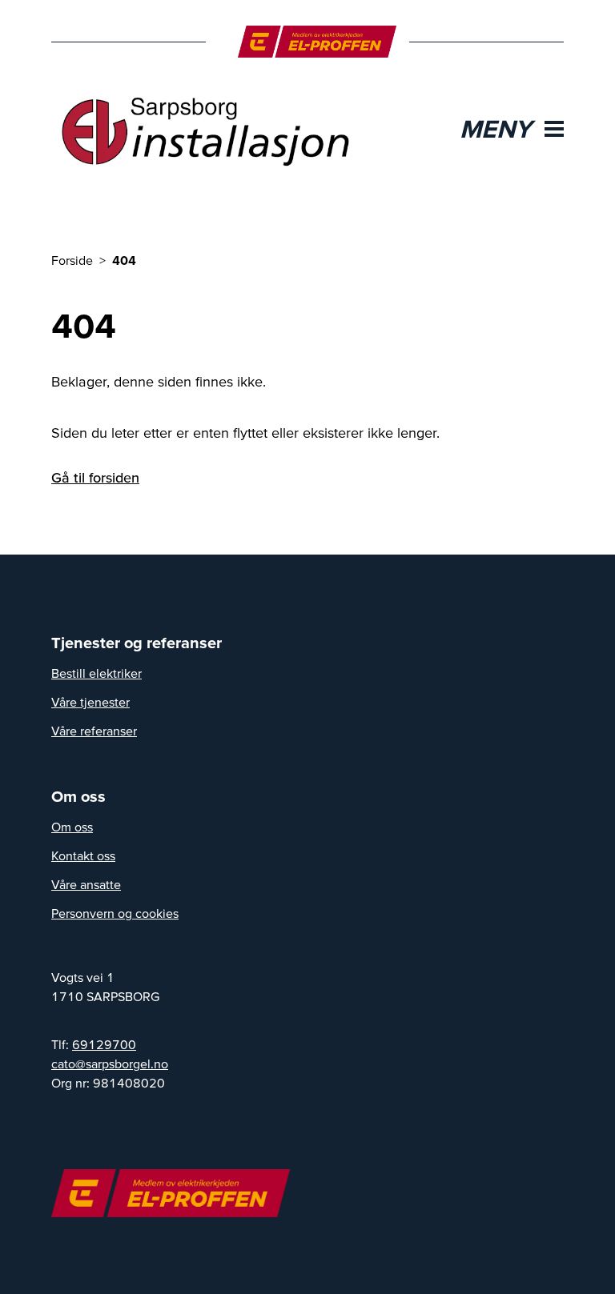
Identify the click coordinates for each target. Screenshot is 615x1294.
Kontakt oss (83, 855)
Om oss (72, 826)
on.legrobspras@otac (109, 1063)
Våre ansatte (86, 884)
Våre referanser (94, 730)
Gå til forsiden (95, 477)
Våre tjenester (90, 702)
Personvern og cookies (115, 913)
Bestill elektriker (96, 673)
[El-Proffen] (317, 42)
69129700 (104, 1044)
